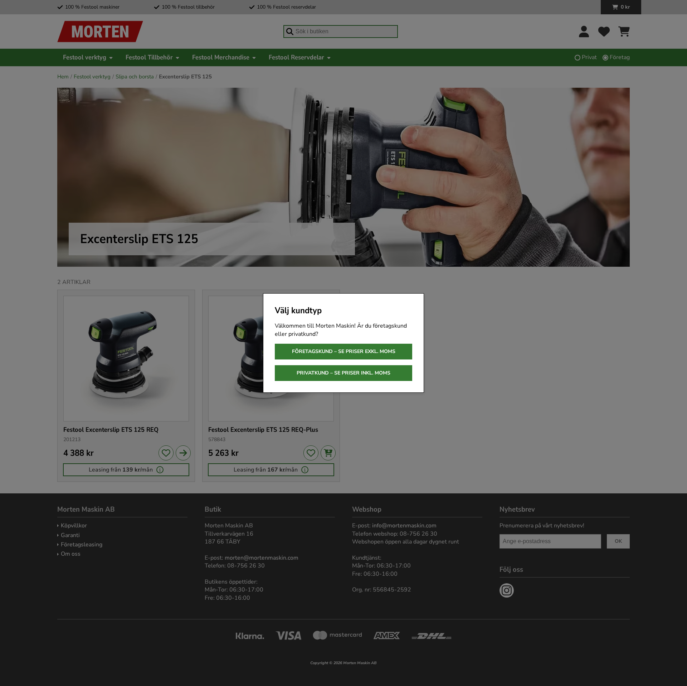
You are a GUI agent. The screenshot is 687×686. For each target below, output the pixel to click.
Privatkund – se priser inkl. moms (343, 372)
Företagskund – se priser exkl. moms (343, 351)
